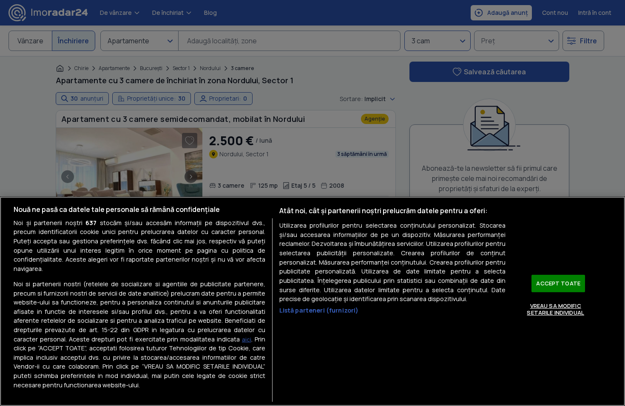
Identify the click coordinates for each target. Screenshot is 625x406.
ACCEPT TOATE (558, 283)
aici (246, 339)
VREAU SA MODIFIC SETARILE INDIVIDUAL (555, 309)
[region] (312, 301)
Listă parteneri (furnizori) (319, 310)
